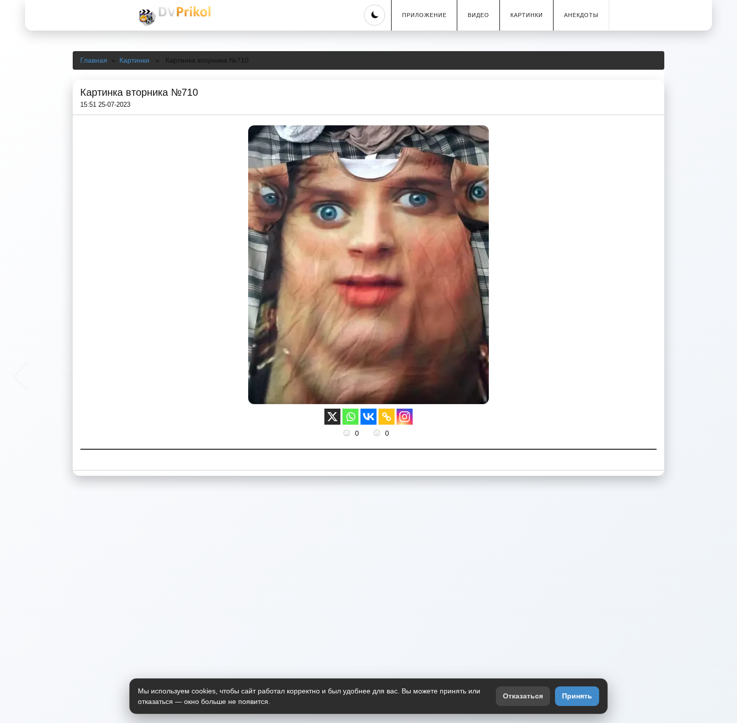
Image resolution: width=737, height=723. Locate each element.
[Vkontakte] (368, 417)
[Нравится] (347, 433)
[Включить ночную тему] (374, 15)
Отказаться (523, 696)
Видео (478, 15)
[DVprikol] (173, 16)
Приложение (424, 15)
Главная (93, 60)
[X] (332, 417)
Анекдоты (581, 15)
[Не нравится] (378, 433)
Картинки (526, 15)
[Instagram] (405, 417)
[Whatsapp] (350, 417)
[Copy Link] (387, 417)
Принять (577, 696)
